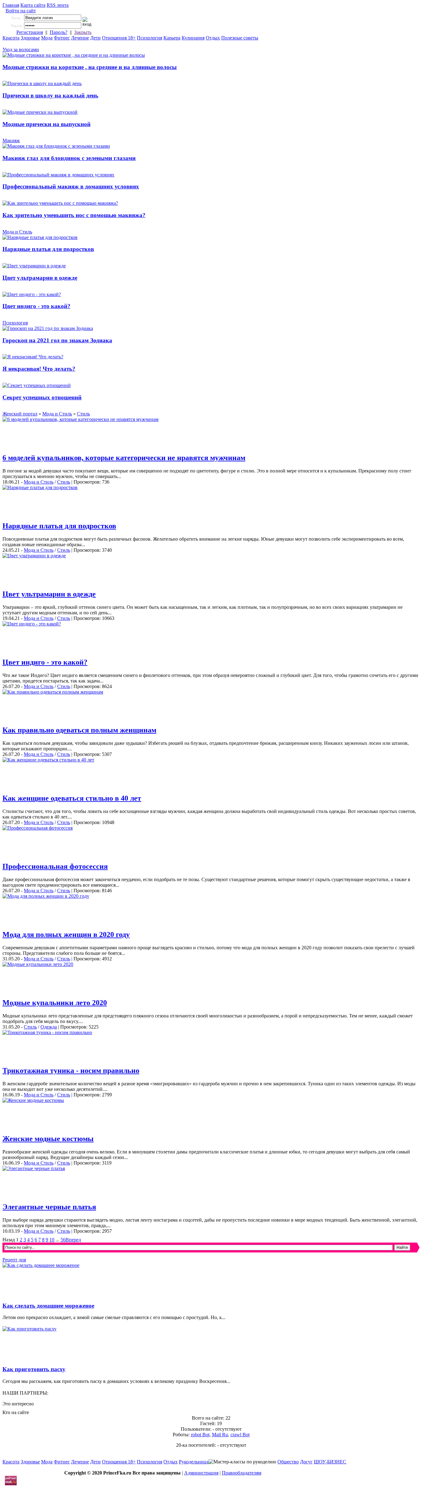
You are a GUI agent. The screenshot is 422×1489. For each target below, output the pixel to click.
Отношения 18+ (119, 37)
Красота (10, 37)
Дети (95, 37)
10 (51, 1239)
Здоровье (30, 37)
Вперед (73, 1239)
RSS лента (58, 5)
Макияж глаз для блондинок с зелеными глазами (69, 158)
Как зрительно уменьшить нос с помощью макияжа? (74, 215)
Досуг (306, 1461)
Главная (10, 5)
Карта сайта (32, 5)
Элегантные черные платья (49, 1207)
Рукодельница (194, 1461)
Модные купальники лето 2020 (54, 1003)
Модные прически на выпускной (46, 124)
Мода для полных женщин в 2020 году (66, 934)
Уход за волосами (20, 49)
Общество (288, 1461)
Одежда (48, 1026)
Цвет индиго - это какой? (36, 306)
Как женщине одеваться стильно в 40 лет (71, 798)
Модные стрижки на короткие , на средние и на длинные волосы (89, 67)
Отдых (213, 37)
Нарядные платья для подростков (48, 249)
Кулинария (193, 37)
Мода (47, 37)
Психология (149, 37)
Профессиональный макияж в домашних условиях (70, 186)
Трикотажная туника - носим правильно (70, 1070)
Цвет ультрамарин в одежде (39, 277)
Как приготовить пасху (33, 1369)
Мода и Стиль (17, 231)
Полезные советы (239, 37)
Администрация (201, 1472)
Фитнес (62, 37)
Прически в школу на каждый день (50, 95)
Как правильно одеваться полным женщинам (79, 730)
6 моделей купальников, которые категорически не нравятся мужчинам (123, 458)
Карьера (171, 37)
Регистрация (29, 32)
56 (63, 1239)
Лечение (80, 37)
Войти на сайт (21, 10)
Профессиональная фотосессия (55, 866)
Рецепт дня (14, 1259)
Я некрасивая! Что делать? (38, 368)
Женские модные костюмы (48, 1139)
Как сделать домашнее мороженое (48, 1305)
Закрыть (82, 32)
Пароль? (58, 32)
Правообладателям (241, 1472)
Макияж (11, 140)
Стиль (63, 482)
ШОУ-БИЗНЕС (330, 1461)
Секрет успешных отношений (42, 397)
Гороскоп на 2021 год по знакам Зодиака (57, 340)
